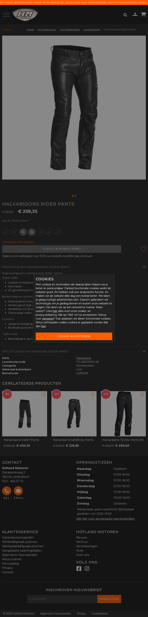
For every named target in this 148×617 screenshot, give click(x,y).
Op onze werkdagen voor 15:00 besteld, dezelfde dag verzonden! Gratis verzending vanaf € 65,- (74, 2)
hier (55, 311)
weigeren (48, 318)
